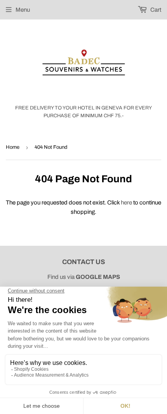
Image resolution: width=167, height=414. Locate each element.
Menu (23, 10)
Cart (155, 10)
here (126, 202)
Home (12, 147)
